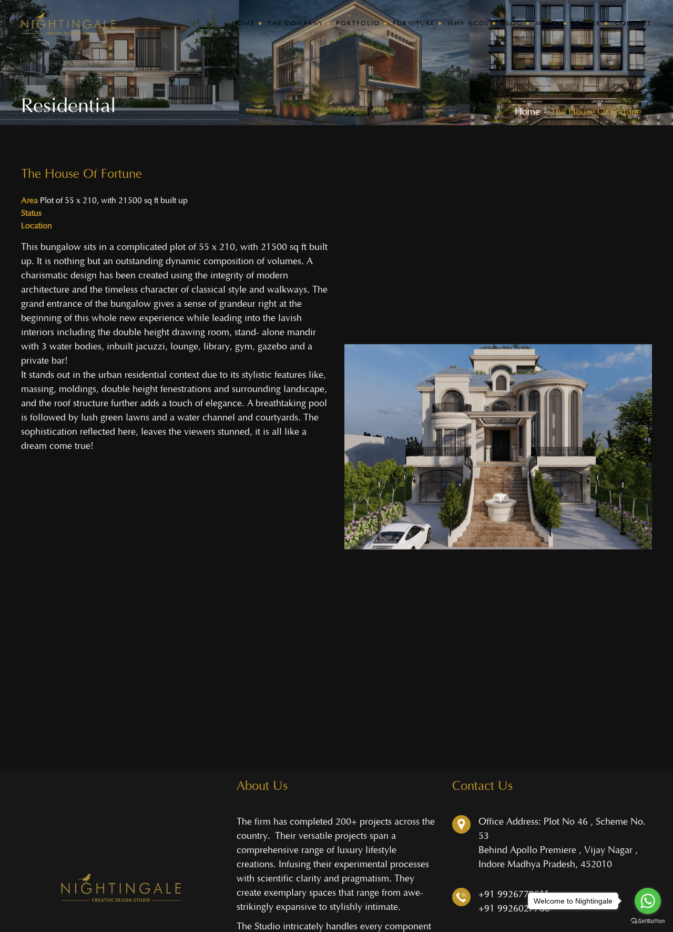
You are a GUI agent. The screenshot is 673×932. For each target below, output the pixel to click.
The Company (295, 23)
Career (587, 23)
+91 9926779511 (513, 894)
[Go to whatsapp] (648, 901)
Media (547, 23)
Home (243, 23)
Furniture (414, 23)
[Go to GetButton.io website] (648, 921)
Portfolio (358, 23)
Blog (512, 23)
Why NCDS (468, 23)
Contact (633, 23)
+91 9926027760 (514, 909)
